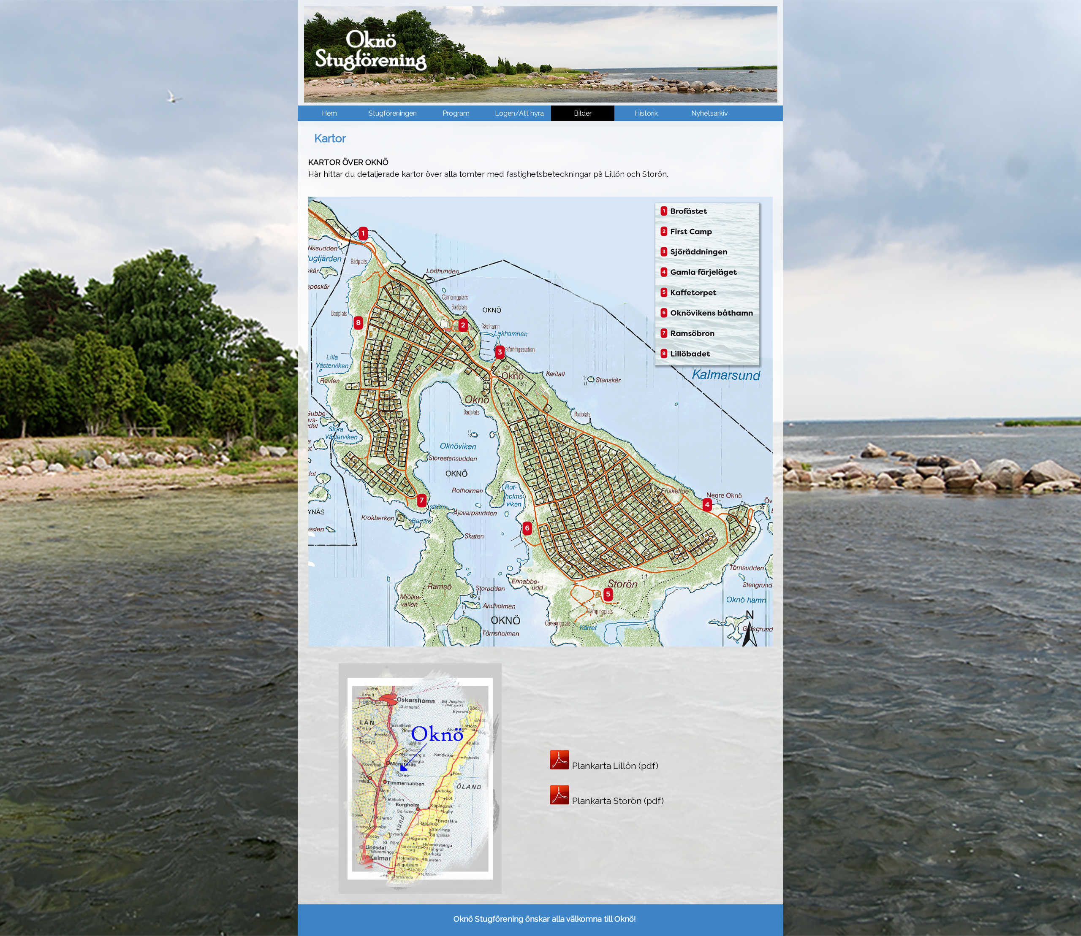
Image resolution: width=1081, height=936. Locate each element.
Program (456, 113)
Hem (329, 113)
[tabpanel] (540, 168)
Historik (646, 113)
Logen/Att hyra (519, 113)
